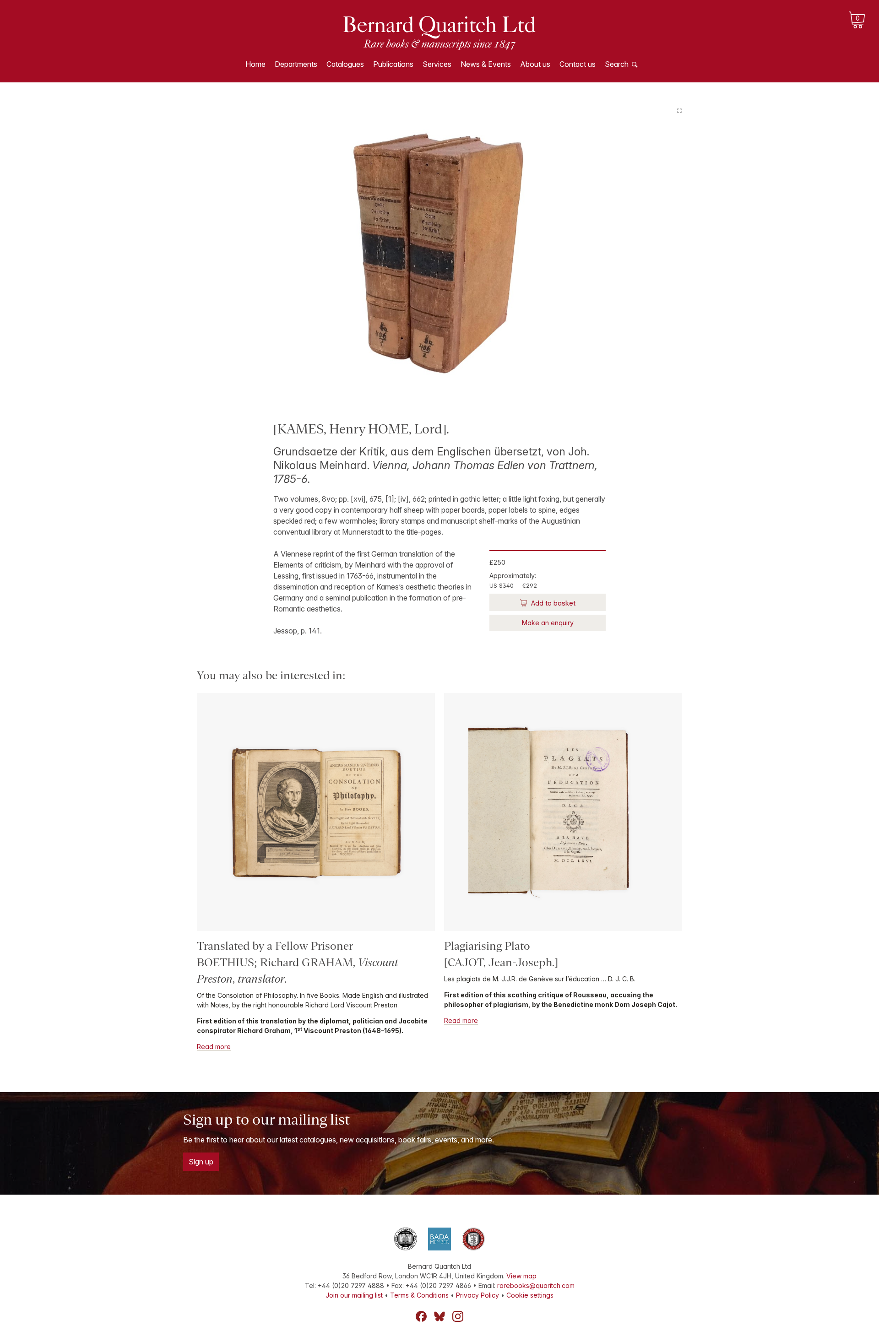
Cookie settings (529, 1295)
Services (437, 64)
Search (617, 64)
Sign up (201, 1161)
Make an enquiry (548, 623)
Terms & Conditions (419, 1295)
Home (255, 64)
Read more (214, 1046)
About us (535, 64)
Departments (296, 64)
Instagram (457, 1316)
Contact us (577, 64)
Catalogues (345, 64)
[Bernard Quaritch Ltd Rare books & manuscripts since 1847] (439, 32)
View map (521, 1276)
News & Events (486, 64)
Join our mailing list (354, 1295)
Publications (393, 64)
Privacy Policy (477, 1295)
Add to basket (552, 603)
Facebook (421, 1316)
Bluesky (439, 1316)
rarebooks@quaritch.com (536, 1285)
